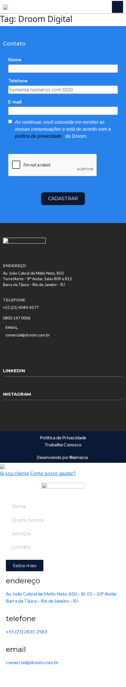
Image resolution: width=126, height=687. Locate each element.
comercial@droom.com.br (27, 335)
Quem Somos (28, 520)
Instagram (17, 394)
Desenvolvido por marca (63, 457)
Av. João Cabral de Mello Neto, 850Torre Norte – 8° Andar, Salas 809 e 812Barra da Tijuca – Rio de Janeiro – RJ (37, 279)
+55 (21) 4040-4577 (21, 307)
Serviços (21, 533)
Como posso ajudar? (53, 473)
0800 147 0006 (16, 318)
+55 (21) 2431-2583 (26, 631)
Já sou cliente (14, 473)
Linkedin (14, 370)
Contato (21, 547)
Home (19, 506)
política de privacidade (39, 136)
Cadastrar (63, 198)
